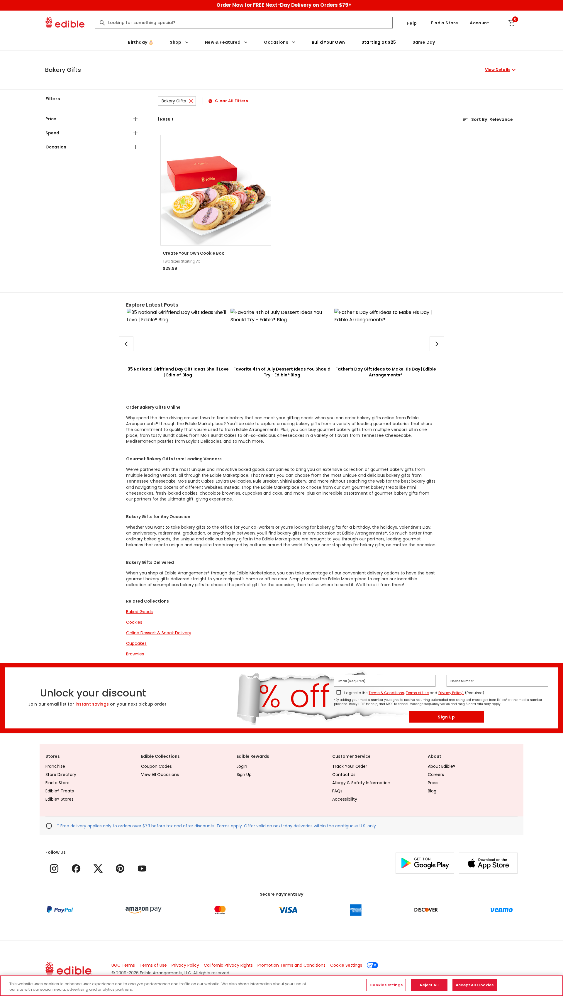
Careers (436, 774)
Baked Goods (139, 612)
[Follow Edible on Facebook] (76, 868)
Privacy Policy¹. (451, 692)
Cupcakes (136, 643)
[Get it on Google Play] (425, 863)
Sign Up (446, 717)
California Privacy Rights (228, 965)
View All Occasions (160, 774)
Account (479, 23)
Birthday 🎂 (140, 42)
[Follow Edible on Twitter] (98, 868)
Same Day (424, 42)
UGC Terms (123, 965)
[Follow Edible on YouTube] (142, 868)
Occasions (276, 42)
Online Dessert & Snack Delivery (158, 633)
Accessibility (344, 799)
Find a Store (444, 23)
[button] (281, 70)
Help (412, 23)
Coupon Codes (156, 766)
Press (433, 783)
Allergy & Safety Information (361, 783)
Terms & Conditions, (387, 692)
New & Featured (223, 42)
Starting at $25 (379, 42)
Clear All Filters (231, 101)
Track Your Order (349, 766)
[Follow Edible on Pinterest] (120, 868)
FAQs (337, 791)
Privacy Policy (185, 965)
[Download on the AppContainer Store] (488, 863)
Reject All (429, 985)
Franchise (55, 766)
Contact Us (343, 774)
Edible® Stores (59, 799)
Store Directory (60, 774)
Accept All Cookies (475, 985)
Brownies (135, 654)
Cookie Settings (346, 965)
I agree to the (355, 692)
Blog (432, 791)
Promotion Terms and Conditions (291, 965)
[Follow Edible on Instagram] (54, 868)
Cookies (134, 622)
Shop (176, 42)
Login (242, 766)
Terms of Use (417, 692)
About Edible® (441, 766)
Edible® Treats (59, 791)
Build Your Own (328, 42)
